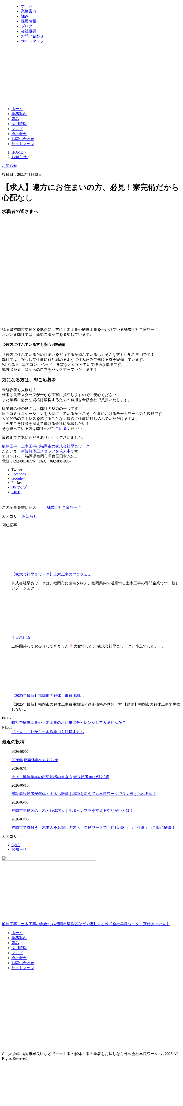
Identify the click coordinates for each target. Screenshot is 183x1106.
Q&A (15, 845)
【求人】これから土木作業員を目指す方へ (47, 732)
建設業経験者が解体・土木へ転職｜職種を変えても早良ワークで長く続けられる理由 (83, 794)
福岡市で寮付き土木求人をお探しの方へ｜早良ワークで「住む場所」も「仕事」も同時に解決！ (93, 827)
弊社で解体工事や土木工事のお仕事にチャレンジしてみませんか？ (68, 722)
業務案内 (28, 11)
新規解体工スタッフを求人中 (46, 451)
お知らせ (29, 516)
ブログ (26, 26)
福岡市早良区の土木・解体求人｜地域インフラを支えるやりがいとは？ (72, 811)
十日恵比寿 (20, 637)
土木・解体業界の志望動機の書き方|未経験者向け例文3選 (60, 777)
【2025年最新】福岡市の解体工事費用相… (47, 696)
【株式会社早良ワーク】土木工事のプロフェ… (51, 574)
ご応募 (61, 429)
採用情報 (28, 21)
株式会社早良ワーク (64, 507)
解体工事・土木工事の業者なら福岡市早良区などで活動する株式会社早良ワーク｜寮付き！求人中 (86, 924)
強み (25, 16)
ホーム (26, 6)
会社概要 (28, 31)
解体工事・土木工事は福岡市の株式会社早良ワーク (46, 446)
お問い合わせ (32, 36)
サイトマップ (32, 41)
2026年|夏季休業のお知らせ (34, 760)
